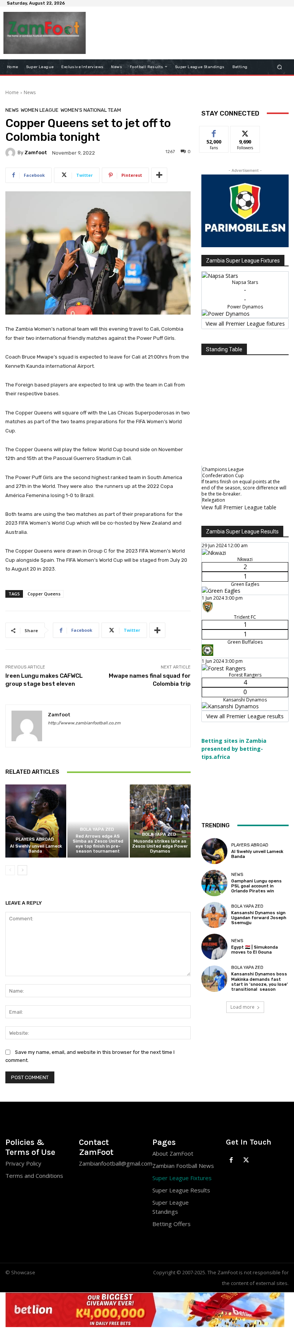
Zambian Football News (183, 1165)
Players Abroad (35, 839)
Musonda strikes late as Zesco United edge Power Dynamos (160, 846)
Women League (40, 110)
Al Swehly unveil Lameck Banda (36, 849)
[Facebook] (231, 1160)
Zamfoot (35, 152)
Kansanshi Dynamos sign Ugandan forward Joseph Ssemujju (258, 917)
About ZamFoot (172, 1153)
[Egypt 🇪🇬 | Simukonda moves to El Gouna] (214, 947)
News (30, 92)
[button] (279, 66)
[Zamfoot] (11, 153)
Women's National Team (90, 110)
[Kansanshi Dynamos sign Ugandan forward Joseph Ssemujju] (214, 915)
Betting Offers (171, 1224)
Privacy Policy (23, 1163)
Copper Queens (44, 594)
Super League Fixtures (182, 1178)
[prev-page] (10, 870)
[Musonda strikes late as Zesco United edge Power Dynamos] (160, 821)
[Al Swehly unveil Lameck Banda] (35, 821)
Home (12, 92)
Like (214, 132)
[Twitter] (246, 1160)
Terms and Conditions (34, 1175)
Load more (242, 1007)
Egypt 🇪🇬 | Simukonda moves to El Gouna (254, 950)
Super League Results (181, 1190)
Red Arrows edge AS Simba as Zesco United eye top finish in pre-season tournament (98, 844)
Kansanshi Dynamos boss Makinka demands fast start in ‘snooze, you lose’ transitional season (259, 982)
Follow (245, 132)
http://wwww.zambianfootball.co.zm (84, 723)
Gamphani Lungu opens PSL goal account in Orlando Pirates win (256, 886)
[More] (159, 175)
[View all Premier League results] (245, 528)
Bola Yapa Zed (97, 829)
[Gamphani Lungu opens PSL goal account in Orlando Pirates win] (214, 883)
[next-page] (22, 870)
